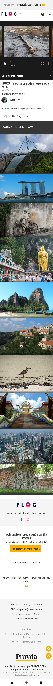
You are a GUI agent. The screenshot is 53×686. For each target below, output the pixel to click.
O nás (14, 604)
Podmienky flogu (13, 513)
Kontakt (42, 513)
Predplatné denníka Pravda (26, 548)
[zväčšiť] (42, 63)
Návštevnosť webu (21, 613)
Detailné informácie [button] (12, 75)
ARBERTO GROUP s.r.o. (32, 669)
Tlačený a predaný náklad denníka (26, 609)
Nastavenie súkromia (32, 641)
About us (26, 629)
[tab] (26, 74)
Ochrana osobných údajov (26, 618)
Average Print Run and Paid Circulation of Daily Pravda (26, 635)
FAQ (34, 513)
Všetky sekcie (35, 4)
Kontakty (25, 604)
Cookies (14, 641)
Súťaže (37, 613)
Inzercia (38, 604)
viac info (36, 674)
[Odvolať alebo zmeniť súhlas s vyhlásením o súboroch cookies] (49, 649)
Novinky (26, 513)
